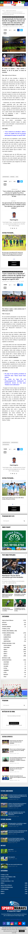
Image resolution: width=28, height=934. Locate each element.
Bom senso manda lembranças (15, 864)
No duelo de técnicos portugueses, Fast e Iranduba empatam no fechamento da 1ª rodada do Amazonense (17, 796)
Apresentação (6, 176)
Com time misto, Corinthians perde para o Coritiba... (7, 609)
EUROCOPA (6, 639)
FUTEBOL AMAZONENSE (7, 630)
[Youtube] (19, 923)
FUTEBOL (13, 271)
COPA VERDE (6, 647)
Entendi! (22, 931)
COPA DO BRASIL (7, 645)
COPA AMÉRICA (7, 635)
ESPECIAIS (4, 624)
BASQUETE (6, 664)
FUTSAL (5, 668)
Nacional (12, 176)
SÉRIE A (5, 649)
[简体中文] (5, 2)
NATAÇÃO (6, 674)
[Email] (23, 923)
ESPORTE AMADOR (6, 626)
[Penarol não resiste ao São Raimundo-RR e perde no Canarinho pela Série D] (4, 832)
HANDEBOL (6, 670)
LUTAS (5, 672)
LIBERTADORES (7, 641)
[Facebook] (4, 923)
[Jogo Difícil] (4, 851)
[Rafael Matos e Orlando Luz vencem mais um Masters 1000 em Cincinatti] (20, 589)
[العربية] (2, 2)
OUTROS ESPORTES (6, 660)
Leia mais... (14, 932)
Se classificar (6, 444)
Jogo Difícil (10, 849)
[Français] (12, 2)
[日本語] (20, 2)
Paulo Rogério (6, 26)
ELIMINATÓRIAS (7, 637)
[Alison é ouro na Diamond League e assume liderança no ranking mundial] (5, 751)
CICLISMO (6, 666)
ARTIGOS (4, 622)
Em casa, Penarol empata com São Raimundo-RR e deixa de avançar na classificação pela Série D (16, 839)
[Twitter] (8, 923)
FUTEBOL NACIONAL (19, 271)
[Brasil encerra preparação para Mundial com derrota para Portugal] (5, 769)
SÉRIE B (5, 651)
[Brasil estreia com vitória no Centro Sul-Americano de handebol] (5, 742)
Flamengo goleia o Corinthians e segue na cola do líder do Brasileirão (17, 824)
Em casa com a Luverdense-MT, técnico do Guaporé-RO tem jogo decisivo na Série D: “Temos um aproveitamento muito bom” (12, 254)
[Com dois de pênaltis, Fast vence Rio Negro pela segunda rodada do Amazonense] (4, 813)
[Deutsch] (16, 2)
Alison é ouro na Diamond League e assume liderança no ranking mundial (17, 750)
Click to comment (14, 263)
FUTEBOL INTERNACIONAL (8, 633)
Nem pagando (11, 857)
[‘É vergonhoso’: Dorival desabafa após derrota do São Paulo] (20, 603)
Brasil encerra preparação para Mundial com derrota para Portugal (17, 769)
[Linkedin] (16, 923)
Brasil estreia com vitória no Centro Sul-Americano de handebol (16, 742)
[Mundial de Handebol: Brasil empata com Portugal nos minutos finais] (5, 777)
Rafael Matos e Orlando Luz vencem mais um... (19, 594)
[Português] (23, 2)
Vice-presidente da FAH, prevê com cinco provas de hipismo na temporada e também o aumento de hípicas (18, 759)
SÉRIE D (5, 655)
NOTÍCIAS (4, 657)
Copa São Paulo (14, 442)
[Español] (2, 4)
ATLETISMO (6, 662)
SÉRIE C (5, 653)
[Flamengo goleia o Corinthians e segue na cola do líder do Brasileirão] (4, 825)
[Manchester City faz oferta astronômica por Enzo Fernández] (14, 566)
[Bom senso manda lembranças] (4, 866)
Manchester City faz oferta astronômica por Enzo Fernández (12, 576)
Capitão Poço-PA (6, 442)
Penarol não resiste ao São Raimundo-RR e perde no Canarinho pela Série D (17, 831)
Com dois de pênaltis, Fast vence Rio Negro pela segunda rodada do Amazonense (16, 813)
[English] (9, 2)
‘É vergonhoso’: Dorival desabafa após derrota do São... (19, 609)
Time (17, 176)
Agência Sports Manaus (7, 271)
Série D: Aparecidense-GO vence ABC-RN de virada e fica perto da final (13, 498)
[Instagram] (12, 923)
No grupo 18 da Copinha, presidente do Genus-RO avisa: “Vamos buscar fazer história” (15, 375)
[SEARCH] (24, 521)
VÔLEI (5, 676)
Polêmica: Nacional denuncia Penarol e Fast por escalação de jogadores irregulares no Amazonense (17, 805)
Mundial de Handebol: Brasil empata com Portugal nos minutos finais (18, 777)
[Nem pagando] (4, 858)
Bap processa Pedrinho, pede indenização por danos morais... (7, 595)
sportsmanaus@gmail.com (17, 919)
